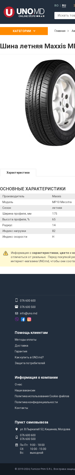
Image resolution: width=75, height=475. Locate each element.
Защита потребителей (30, 363)
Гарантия (21, 351)
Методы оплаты (25, 339)
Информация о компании (36, 377)
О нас (18, 384)
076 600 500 (28, 307)
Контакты (21, 408)
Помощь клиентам (31, 332)
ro (56, 5)
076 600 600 (28, 300)
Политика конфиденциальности (36, 402)
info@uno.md (28, 313)
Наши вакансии (25, 390)
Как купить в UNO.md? (29, 357)
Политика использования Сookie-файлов (42, 396)
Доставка (21, 345)
